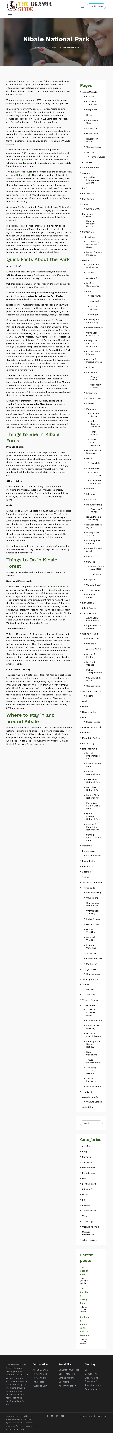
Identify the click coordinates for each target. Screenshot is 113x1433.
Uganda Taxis (93, 686)
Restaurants (92, 556)
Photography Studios (92, 534)
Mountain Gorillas (91, 738)
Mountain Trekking (91, 938)
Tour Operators (90, 979)
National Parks (49, 47)
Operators (87, 845)
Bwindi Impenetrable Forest (93, 756)
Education (91, 372)
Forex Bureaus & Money (93, 1027)
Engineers (95, 574)
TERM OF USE (101, 1416)
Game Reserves (90, 613)
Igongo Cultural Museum (94, 253)
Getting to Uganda (91, 691)
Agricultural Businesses (92, 266)
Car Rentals (88, 199)
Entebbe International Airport (92, 180)
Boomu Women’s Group (90, 224)
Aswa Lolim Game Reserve (93, 619)
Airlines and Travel (95, 474)
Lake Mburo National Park (93, 780)
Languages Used (92, 121)
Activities (86, 1146)
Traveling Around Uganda (91, 1070)
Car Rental (87, 1162)
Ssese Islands (93, 722)
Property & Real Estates (94, 541)
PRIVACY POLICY (86, 1416)
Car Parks (95, 301)
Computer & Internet (95, 482)
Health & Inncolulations (93, 1035)
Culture (90, 367)
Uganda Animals (90, 1226)
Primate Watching (91, 946)
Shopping (91, 579)
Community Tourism (88, 215)
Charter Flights (94, 649)
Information (88, 1189)
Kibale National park (19, 175)
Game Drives (92, 924)
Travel (85, 1216)
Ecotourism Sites (91, 590)
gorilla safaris (89, 1183)
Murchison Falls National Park (93, 806)
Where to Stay (89, 1240)
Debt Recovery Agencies (95, 424)
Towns (85, 984)
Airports (86, 173)
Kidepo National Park (93, 773)
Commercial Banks (96, 414)
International (92, 468)
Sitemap (86, 871)
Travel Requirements (93, 1061)
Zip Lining (91, 964)
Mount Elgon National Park (93, 796)
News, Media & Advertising (93, 518)
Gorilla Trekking (90, 930)
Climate (90, 96)
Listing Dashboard (91, 727)
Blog (84, 188)
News (85, 1194)
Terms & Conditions (92, 882)
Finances (90, 409)
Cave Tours (92, 898)
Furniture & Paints (96, 510)
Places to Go (88, 851)
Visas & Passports (91, 1079)
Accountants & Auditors (97, 567)
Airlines (90, 272)
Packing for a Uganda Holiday (93, 1044)
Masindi (90, 989)
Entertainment (93, 398)
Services (90, 561)
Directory (87, 260)
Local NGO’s (92, 499)
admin (83, 1283)
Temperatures (97, 157)
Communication (94, 327)
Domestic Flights (91, 655)
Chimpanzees (93, 974)
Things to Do (88, 888)
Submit (86, 877)
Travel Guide (88, 1005)
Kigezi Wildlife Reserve (93, 627)
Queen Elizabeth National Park (93, 816)
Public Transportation (94, 671)
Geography (91, 109)
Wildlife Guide (93, 1086)
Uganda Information (88, 1233)
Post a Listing (89, 861)
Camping (87, 1157)
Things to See (89, 969)
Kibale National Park (94, 765)
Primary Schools (94, 378)
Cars (88, 291)
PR (83, 1200)
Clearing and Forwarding (92, 321)
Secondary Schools (95, 386)
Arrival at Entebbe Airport (91, 1012)
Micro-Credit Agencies (95, 442)
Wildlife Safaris (94, 1101)
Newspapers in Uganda (94, 526)
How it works (89, 712)
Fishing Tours (93, 919)
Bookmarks (88, 193)
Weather (90, 152)
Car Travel (91, 643)
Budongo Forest (90, 596)
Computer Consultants (92, 334)
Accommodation (90, 167)
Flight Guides (89, 608)
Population (91, 128)
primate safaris (58, 586)
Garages (94, 314)
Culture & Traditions (91, 103)
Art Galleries (92, 278)
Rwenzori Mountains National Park (93, 827)
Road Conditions (91, 1053)
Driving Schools (94, 307)
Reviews (86, 1205)
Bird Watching (93, 892)
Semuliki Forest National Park (94, 837)
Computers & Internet (93, 352)
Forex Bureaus (94, 433)
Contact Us (88, 232)
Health (89, 458)
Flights (89, 696)
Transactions (88, 994)
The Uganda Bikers (84, 1271)
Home (36, 47)
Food (84, 1178)
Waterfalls (87, 1107)
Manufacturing (94, 504)
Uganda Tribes (93, 147)
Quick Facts (92, 133)
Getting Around (90, 633)
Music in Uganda (90, 743)
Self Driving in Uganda (93, 679)
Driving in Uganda (91, 663)
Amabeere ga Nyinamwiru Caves (93, 244)
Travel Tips (88, 1092)
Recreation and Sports (94, 549)
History (90, 115)
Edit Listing (88, 602)
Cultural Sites (89, 237)
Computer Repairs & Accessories (92, 343)
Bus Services (92, 638)
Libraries (90, 494)
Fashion (90, 403)
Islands (86, 717)
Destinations (88, 1167)
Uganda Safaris (90, 1097)
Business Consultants (92, 284)
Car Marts (95, 296)
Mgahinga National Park (93, 788)
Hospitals (95, 463)
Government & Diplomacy (93, 451)
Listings (86, 732)
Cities (85, 204)
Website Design (94, 585)
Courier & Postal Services (94, 360)
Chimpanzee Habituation (92, 904)
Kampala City (93, 209)
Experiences (88, 1173)
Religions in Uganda (92, 140)
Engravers (91, 393)
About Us (87, 162)
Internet (90, 488)
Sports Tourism (94, 958)
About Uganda (89, 92)
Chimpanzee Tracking (92, 912)
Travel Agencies (90, 1000)
